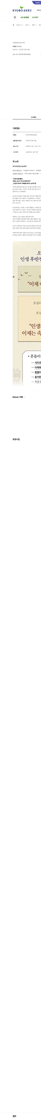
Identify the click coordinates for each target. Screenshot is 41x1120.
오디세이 (35, 17)
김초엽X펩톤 (25, 17)
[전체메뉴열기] (15, 17)
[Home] (13, 25)
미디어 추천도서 (17, 170)
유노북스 (15, 49)
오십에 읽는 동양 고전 (19, 43)
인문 (26, 25)
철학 (33, 25)
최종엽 (14, 46)
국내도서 (18, 25)
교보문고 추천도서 (18, 173)
